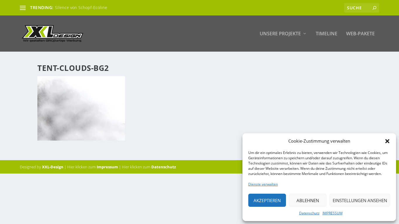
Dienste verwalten (263, 184)
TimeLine (326, 34)
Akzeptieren (267, 200)
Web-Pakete (360, 34)
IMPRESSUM (332, 213)
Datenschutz (309, 213)
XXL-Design (52, 166)
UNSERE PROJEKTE (280, 34)
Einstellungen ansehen (360, 200)
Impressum (107, 166)
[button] (387, 141)
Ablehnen (307, 200)
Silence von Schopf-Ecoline (81, 7)
